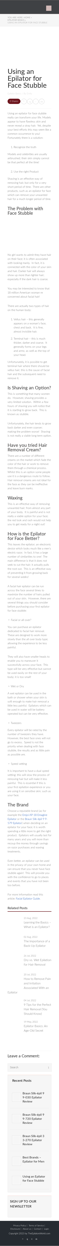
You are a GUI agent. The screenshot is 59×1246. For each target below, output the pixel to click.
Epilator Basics (14, 94)
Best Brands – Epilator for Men (33, 1159)
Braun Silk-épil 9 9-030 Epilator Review (33, 1097)
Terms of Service (36, 1226)
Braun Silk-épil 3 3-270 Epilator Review (33, 1140)
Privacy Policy (19, 1226)
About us (27, 1229)
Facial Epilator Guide (28, 898)
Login (46, 1229)
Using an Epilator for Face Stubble (34, 1178)
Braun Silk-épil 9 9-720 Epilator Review (33, 1118)
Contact (37, 1229)
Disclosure (15, 1229)
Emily (29, 94)
